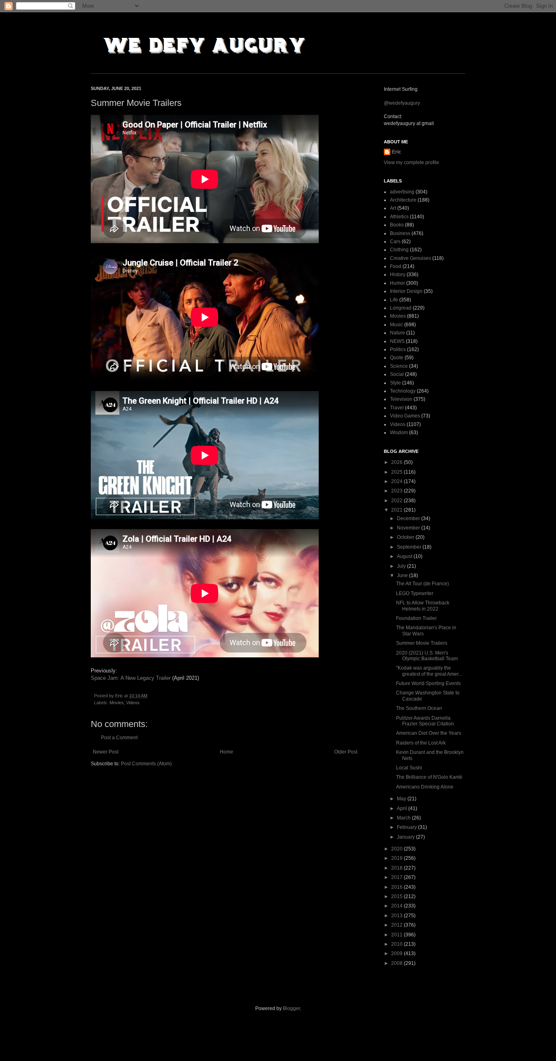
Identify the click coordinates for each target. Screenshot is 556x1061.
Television (401, 399)
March (404, 818)
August (405, 556)
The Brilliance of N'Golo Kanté (429, 777)
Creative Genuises (410, 258)
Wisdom (399, 432)
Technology (403, 391)
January (406, 837)
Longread (401, 308)
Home (226, 752)
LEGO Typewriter (414, 593)
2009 (397, 953)
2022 (397, 500)
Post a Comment (119, 737)
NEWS (397, 341)
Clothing (399, 250)
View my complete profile (411, 162)
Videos (133, 702)
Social (397, 374)
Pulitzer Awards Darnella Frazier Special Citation (425, 721)
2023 (397, 491)
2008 (397, 963)
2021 (397, 510)
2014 (397, 906)
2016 (397, 887)
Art (393, 208)
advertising (402, 192)
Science (399, 366)
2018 (397, 868)
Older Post (345, 752)
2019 (397, 858)
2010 (397, 944)
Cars (395, 241)
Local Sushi (409, 768)
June (403, 575)
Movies (116, 702)
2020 (397, 849)
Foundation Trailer (416, 618)
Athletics (399, 217)
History (397, 274)
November (409, 528)
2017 (397, 877)
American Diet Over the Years (428, 733)
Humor (397, 283)
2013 (397, 915)
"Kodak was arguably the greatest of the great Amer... (429, 671)
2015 (397, 896)
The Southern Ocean (419, 708)
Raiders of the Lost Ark (421, 743)
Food (395, 266)
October (406, 537)
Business (400, 233)
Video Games (405, 416)
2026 (397, 462)
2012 (397, 925)
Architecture (403, 200)
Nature (397, 333)
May (402, 799)
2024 (397, 481)
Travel (397, 408)
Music (396, 324)
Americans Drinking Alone (424, 787)
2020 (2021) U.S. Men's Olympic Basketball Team (427, 655)
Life (394, 300)
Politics (398, 349)
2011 (397, 935)
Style (395, 383)
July (402, 566)
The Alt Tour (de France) (422, 584)
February (407, 827)
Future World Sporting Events (428, 683)
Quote (396, 357)
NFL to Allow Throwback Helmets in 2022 (422, 605)
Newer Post (105, 752)
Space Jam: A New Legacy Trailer (131, 678)
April (402, 808)
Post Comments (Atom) (146, 764)
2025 (397, 472)
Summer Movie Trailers (421, 643)
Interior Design (406, 291)
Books (397, 225)
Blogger (291, 1008)
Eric (396, 152)
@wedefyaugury (402, 103)
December (409, 518)
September (409, 547)
